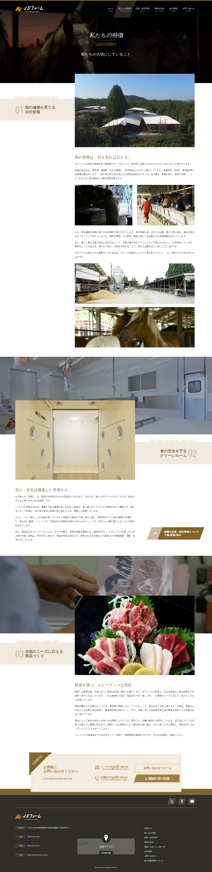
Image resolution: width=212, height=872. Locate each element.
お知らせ (148, 828)
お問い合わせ (150, 856)
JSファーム (29, 9)
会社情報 (148, 851)
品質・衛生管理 (150, 837)
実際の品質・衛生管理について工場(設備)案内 (175, 533)
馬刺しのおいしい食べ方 (154, 847)
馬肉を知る (149, 842)
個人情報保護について (153, 860)
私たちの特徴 (150, 833)
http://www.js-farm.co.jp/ (37, 855)
